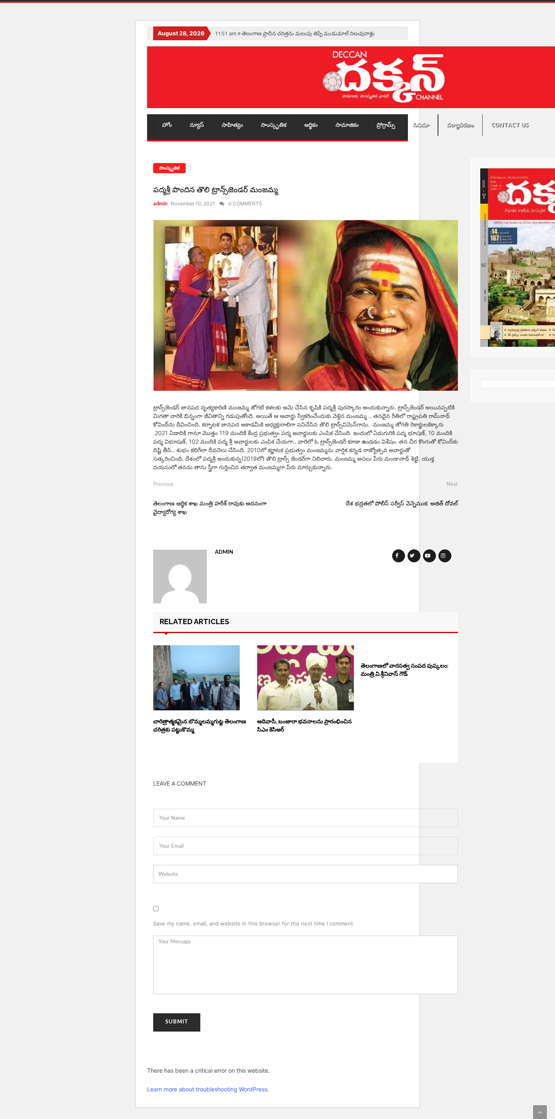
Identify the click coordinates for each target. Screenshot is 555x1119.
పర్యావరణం (460, 124)
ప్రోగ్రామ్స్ (386, 124)
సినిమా (421, 124)
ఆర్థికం (311, 124)
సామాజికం (347, 124)
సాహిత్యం (232, 124)
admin (160, 204)
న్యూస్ (197, 124)
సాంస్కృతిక (273, 124)
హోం (167, 124)
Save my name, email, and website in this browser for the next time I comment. (254, 923)
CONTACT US (510, 124)
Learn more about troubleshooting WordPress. (208, 1089)
